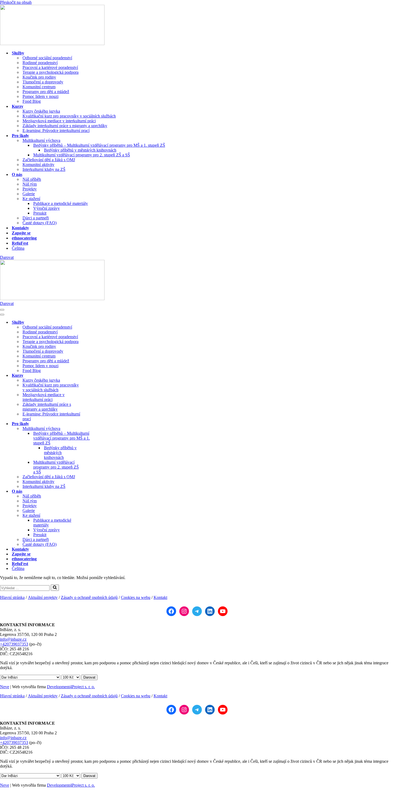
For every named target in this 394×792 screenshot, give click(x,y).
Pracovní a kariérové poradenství (50, 67)
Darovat (7, 257)
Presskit (39, 213)
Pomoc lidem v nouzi (40, 96)
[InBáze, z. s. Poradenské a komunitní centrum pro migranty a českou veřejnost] (52, 43)
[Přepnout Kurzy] (93, 375)
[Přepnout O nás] (93, 491)
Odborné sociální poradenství (47, 58)
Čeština (18, 248)
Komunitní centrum (39, 86)
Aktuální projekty (43, 597)
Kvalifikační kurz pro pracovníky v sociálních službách (69, 116)
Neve (4, 686)
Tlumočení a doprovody (43, 82)
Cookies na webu (135, 597)
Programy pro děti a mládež (46, 91)
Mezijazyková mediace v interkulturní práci (59, 121)
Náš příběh (32, 179)
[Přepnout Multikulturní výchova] (93, 428)
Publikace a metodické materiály (60, 203)
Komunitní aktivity (38, 164)
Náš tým (30, 184)
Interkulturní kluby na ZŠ (44, 169)
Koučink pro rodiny (39, 77)
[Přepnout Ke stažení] (93, 515)
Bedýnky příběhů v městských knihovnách (80, 150)
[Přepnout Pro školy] (93, 424)
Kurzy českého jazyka (41, 111)
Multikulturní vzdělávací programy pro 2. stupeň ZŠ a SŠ (81, 155)
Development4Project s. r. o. (71, 686)
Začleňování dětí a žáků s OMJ (49, 159)
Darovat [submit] (89, 677)
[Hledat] (55, 587)
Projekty (30, 189)
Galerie (29, 193)
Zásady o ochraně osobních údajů (89, 597)
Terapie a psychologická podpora (51, 72)
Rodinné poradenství (40, 62)
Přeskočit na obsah (16, 2)
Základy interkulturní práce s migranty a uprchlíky (65, 125)
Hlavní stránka (12, 597)
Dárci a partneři (36, 218)
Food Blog (32, 101)
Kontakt (160, 597)
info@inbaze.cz (13, 639)
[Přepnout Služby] (93, 322)
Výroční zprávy (46, 208)
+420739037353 (14, 644)
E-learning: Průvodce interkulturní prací (56, 130)
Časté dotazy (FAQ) (40, 222)
